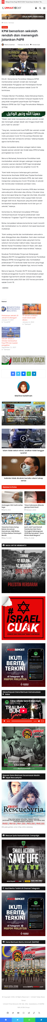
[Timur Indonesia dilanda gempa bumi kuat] (34, 497)
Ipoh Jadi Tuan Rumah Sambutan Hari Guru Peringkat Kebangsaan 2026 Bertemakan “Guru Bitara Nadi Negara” (34, 531)
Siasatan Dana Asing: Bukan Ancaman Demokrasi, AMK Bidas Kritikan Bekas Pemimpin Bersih (11, 531)
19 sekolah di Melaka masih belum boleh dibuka (29, 318)
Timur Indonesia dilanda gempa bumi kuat (34, 506)
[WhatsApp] (29, 374)
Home (5, 23)
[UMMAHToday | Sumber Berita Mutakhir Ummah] (13, 7)
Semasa (11, 23)
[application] (23, 710)
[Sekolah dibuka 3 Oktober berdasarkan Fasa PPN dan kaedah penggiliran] (11, 332)
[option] (23, 413)
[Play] (4, 721)
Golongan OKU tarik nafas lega (12, 506)
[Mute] (39, 721)
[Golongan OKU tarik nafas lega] (12, 497)
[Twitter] (18, 374)
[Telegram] (34, 374)
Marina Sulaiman (9, 44)
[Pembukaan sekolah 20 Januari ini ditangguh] (11, 309)
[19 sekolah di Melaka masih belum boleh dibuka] (31, 309)
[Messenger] (23, 374)
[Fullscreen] (42, 721)
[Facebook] (13, 374)
